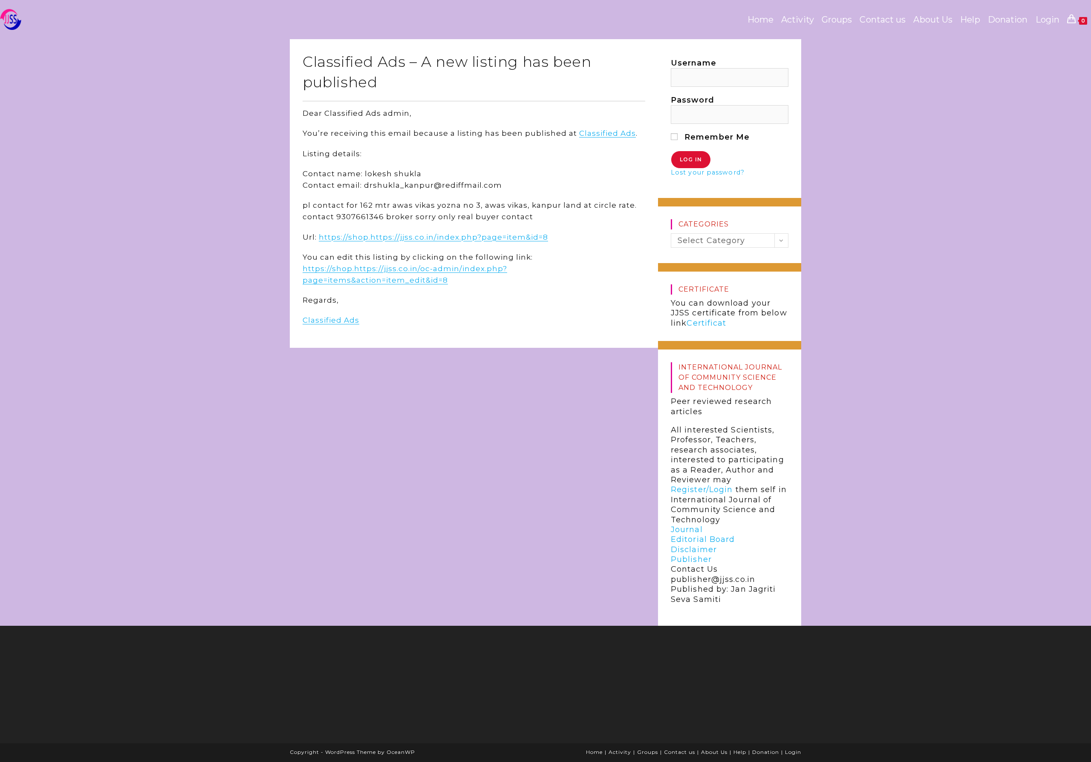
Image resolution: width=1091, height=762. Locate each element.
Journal (687, 529)
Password (692, 100)
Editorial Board (703, 539)
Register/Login (702, 489)
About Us (714, 752)
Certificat (706, 323)
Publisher (691, 559)
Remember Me (716, 137)
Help (739, 752)
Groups (647, 752)
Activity (620, 752)
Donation (765, 752)
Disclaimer (694, 549)
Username (693, 63)
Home (594, 752)
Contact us (679, 752)
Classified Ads (607, 133)
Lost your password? (708, 172)
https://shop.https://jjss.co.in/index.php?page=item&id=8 (433, 237)
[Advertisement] (360, 687)
